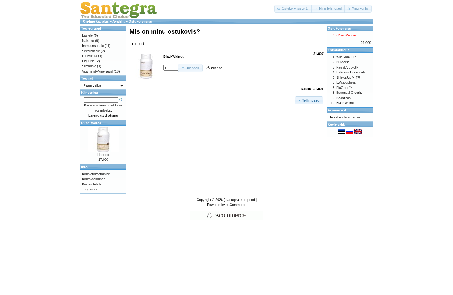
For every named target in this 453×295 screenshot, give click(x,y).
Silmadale (89, 66)
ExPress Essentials (350, 72)
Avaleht (118, 21)
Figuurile (88, 61)
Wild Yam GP (346, 57)
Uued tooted (91, 123)
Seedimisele (91, 51)
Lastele (87, 35)
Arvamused (337, 110)
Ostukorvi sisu (140, 21)
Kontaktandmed (93, 179)
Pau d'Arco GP (347, 67)
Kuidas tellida (91, 184)
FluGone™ (344, 87)
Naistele (88, 41)
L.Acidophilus (346, 82)
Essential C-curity (349, 92)
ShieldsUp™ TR (348, 77)
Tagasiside (90, 189)
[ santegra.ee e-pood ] (240, 200)
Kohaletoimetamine (96, 174)
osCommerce (236, 204)
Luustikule (89, 56)
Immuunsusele (93, 46)
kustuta (216, 68)
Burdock (342, 62)
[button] (293, 9)
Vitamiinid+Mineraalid (97, 71)
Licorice (103, 154)
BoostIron (343, 98)
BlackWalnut (345, 103)
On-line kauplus (96, 21)
